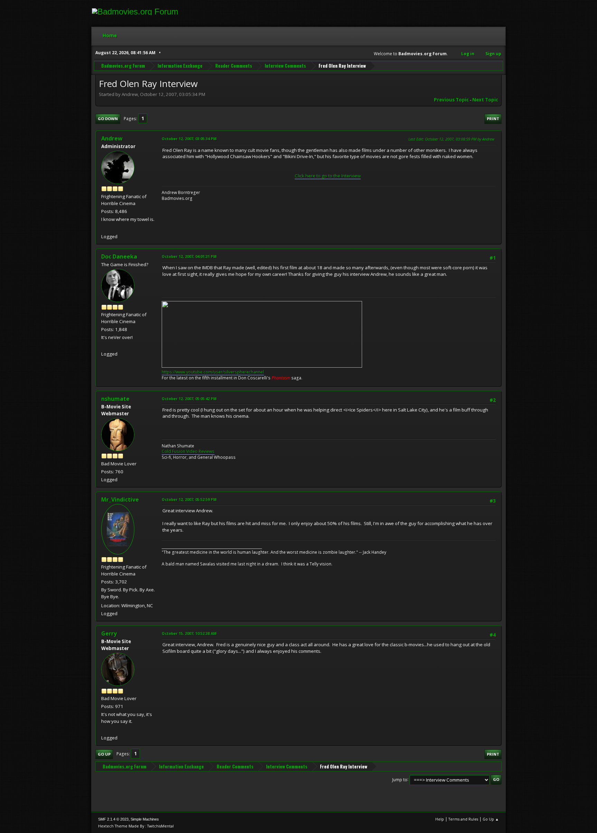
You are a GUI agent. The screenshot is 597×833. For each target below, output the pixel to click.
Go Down (108, 118)
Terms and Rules (463, 819)
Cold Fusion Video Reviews (188, 451)
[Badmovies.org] (104, 228)
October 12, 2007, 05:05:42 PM (189, 398)
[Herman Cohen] (104, 729)
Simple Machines (145, 819)
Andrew (112, 138)
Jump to (399, 779)
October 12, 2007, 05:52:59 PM (189, 499)
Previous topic (451, 100)
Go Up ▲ (491, 819)
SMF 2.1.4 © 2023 (113, 819)
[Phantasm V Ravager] (104, 345)
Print (493, 118)
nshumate (115, 399)
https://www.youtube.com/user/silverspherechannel (213, 372)
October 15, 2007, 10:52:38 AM (189, 633)
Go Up (104, 754)
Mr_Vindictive (120, 499)
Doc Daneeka (119, 256)
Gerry (109, 633)
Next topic (485, 100)
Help (439, 819)
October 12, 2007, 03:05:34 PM (189, 138)
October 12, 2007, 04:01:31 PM (189, 256)
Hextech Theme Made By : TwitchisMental (136, 826)
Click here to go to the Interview (328, 176)
